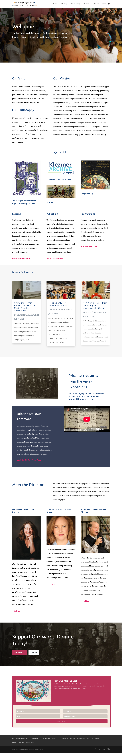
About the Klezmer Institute (20, 738)
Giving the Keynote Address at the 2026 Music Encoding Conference (24, 306)
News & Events (35, 738)
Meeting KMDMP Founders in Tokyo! (58, 304)
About (55, 3)
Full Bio (17, 611)
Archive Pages (64, 738)
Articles (50, 202)
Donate (34, 652)
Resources (87, 3)
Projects (54, 738)
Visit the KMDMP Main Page (29, 460)
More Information (21, 259)
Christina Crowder (27, 315)
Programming (75, 3)
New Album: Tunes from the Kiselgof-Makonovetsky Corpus (95, 305)
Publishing (64, 3)
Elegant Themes (23, 749)
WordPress (39, 749)
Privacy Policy (30, 742)
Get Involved (20, 652)
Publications (81, 738)
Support (96, 3)
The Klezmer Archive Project (59, 180)
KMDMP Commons (18, 742)
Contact (104, 3)
